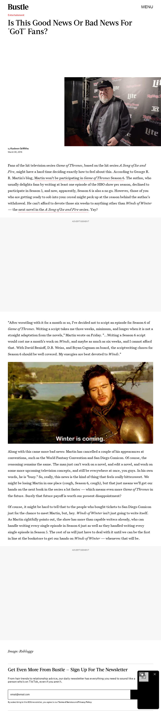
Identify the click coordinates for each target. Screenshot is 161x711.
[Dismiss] (155, 674)
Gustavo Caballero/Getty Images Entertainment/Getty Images (159, 111)
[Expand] (142, 674)
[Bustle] (18, 7)
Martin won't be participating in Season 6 (79, 178)
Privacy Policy (85, 702)
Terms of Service (66, 702)
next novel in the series (53, 209)
